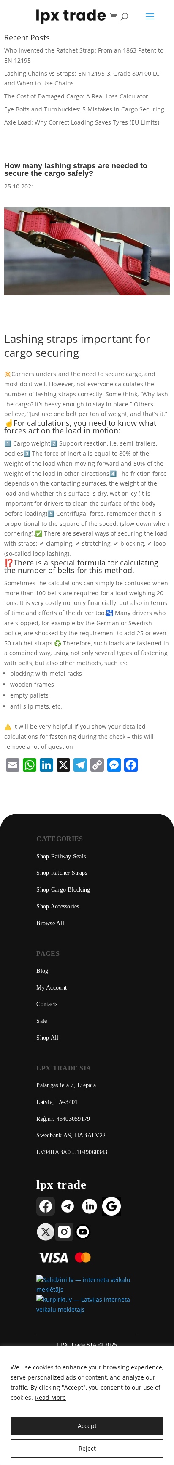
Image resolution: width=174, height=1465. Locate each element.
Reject (87, 1448)
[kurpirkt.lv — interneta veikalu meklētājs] (86, 1310)
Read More (50, 1397)
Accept (87, 1426)
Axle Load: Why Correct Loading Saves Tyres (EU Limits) (81, 122)
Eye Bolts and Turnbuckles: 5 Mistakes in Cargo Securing (84, 109)
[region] (87, 1405)
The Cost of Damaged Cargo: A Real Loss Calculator (76, 96)
